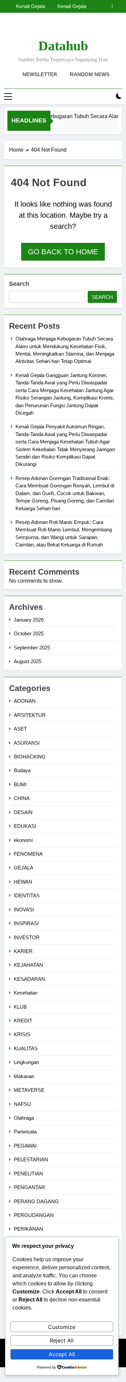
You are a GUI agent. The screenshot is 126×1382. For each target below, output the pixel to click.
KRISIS (22, 1034)
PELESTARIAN (31, 1159)
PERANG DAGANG (36, 1201)
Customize (61, 1327)
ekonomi (23, 840)
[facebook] (47, 28)
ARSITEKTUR (30, 715)
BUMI (20, 784)
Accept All (62, 1354)
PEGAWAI (25, 1146)
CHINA (22, 798)
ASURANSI (27, 743)
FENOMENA (28, 854)
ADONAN (25, 701)
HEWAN (23, 882)
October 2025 (29, 633)
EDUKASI (25, 826)
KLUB (20, 1007)
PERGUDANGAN (34, 1215)
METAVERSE (29, 1090)
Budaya (22, 770)
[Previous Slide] (107, 6)
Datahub (63, 45)
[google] (71, 28)
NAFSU (22, 1104)
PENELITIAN (28, 1173)
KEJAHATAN (28, 965)
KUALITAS (26, 1048)
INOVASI (24, 909)
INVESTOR (27, 937)
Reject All (62, 1340)
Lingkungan (26, 1062)
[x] (63, 28)
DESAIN (23, 812)
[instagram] (55, 28)
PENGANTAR (29, 1187)
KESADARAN (29, 979)
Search (19, 283)
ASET (20, 729)
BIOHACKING (30, 756)
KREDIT (23, 1020)
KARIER (23, 951)
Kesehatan (25, 993)
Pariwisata (25, 1131)
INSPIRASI (26, 923)
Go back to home (63, 252)
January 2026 (29, 620)
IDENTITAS (27, 895)
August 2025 (27, 661)
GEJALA (23, 867)
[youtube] (79, 28)
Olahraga (24, 1118)
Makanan (24, 1076)
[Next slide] (117, 6)
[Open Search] (107, 96)
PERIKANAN (28, 1229)
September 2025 (32, 647)
